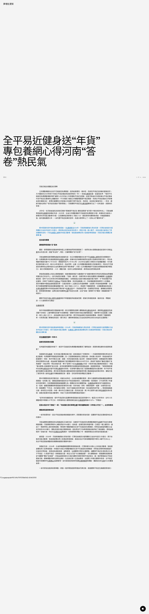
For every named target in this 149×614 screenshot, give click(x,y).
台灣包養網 (40, 288)
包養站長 (89, 310)
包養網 (44, 213)
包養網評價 (40, 305)
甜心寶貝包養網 (54, 298)
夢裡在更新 (8, 4)
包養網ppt (51, 461)
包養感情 (81, 400)
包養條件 (88, 194)
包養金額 (84, 204)
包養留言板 (58, 432)
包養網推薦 (83, 461)
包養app (57, 281)
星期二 (5, 177)
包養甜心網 (55, 233)
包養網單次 (70, 228)
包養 (66, 291)
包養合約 (69, 288)
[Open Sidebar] (143, 609)
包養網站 (91, 383)
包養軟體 (78, 364)
